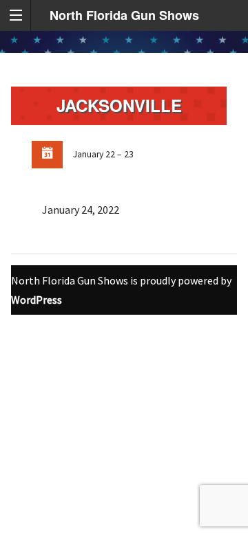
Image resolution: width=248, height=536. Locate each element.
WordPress (36, 299)
